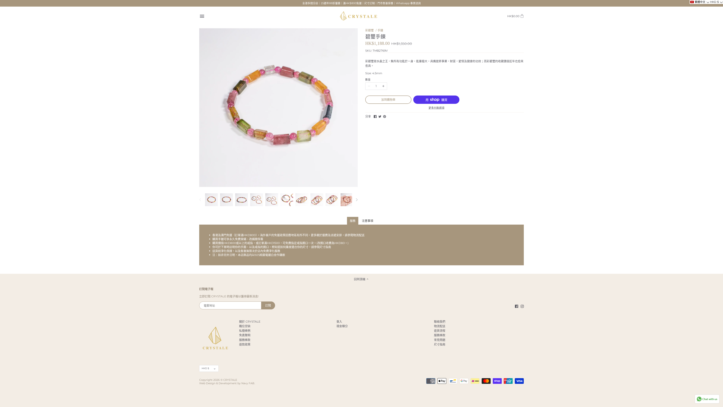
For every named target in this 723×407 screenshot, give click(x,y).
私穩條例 (244, 330)
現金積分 (342, 326)
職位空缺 (244, 326)
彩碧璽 (369, 30)
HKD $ (205, 368)
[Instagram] (522, 306)
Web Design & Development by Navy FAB (226, 383)
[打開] (202, 16)
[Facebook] (516, 306)
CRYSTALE (230, 379)
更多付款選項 (436, 107)
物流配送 (359, 235)
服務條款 (244, 340)
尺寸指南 (325, 247)
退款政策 (244, 344)
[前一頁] (200, 200)
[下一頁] (356, 200)
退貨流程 (439, 330)
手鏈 (380, 30)
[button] (699, 2)
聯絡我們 (439, 321)
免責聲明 (244, 335)
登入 (339, 321)
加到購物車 (388, 99)
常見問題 (439, 340)
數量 (368, 79)
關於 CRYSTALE (249, 321)
